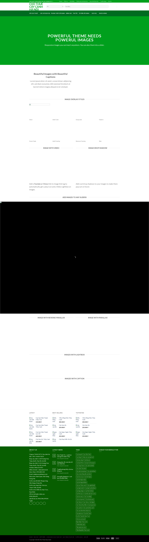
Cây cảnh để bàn (91, 471)
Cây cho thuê (33, 13)
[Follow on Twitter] (117, 1)
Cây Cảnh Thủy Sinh (81, 468)
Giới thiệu (72, 1)
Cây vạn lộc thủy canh (88, 507)
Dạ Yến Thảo (87, 513)
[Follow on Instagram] (115, 1)
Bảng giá (69, 13)
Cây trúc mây (79, 496)
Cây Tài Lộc (79, 502)
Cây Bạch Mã (79, 462)
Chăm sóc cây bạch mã (88, 457)
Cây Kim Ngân (87, 476)
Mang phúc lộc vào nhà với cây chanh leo (65, 463)
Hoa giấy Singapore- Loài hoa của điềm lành (64, 477)
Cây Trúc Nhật (87, 496)
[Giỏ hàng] (119, 6)
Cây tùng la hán (91, 505)
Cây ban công (79, 460)
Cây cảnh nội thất (89, 465)
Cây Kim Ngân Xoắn (81, 479)
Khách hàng (103, 13)
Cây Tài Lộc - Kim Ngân (88, 502)
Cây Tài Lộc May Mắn (81, 505)
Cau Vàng (78, 457)
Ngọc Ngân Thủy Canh (81, 521)
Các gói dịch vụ (45, 13)
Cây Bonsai (87, 460)
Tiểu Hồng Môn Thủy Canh (82, 530)
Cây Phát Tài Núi (89, 491)
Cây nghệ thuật (91, 485)
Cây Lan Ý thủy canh (81, 485)
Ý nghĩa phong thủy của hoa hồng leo (65, 470)
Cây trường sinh (80, 499)
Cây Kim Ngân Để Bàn (81, 482)
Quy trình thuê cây (94, 1)
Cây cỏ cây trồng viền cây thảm (83, 474)
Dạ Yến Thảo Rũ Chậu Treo (82, 516)
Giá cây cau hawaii (80, 519)
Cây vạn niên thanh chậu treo (83, 510)
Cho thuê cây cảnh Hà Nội (36, 7)
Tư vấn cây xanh (84, 13)
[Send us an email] (118, 1)
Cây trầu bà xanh (90, 499)
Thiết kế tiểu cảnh (80, 524)
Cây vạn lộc (79, 507)
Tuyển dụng (103, 1)
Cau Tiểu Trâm (87, 454)
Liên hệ (109, 1)
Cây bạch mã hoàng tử (89, 462)
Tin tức (75, 13)
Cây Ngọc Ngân (80, 491)
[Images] (98, 81)
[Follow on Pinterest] (44, 503)
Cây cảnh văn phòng (81, 471)
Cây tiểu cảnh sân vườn (89, 493)
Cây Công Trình (80, 465)
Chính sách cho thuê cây (82, 1)
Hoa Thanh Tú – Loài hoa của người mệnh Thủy (64, 455)
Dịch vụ (66, 1)
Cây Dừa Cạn (79, 476)
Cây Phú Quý (79, 493)
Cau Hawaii (79, 454)
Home (60, 1)
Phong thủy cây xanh (58, 13)
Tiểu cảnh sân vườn (81, 527)
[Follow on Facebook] (113, 1)
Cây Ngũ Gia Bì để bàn (90, 488)
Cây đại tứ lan (79, 513)
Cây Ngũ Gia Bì (79, 488)
